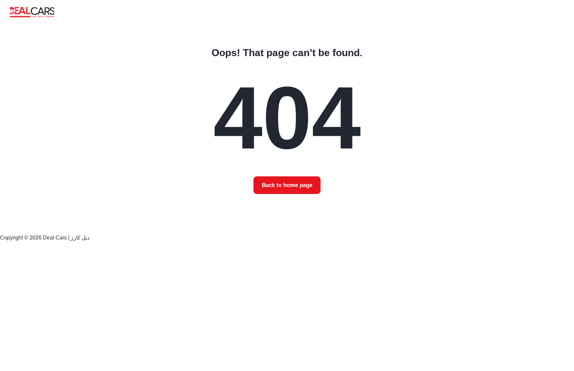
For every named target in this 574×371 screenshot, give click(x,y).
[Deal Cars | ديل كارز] (32, 12)
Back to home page (287, 185)
